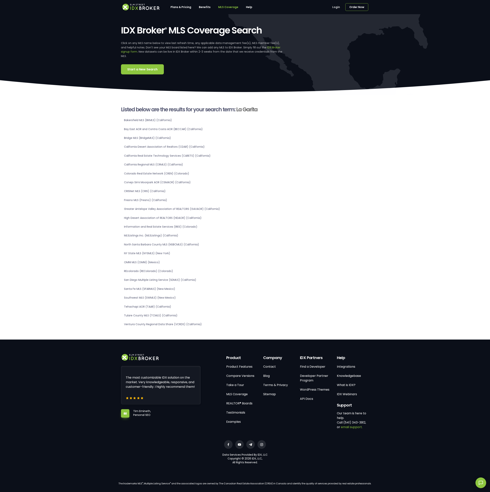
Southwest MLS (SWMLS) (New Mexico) (150, 298)
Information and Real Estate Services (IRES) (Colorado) (160, 227)
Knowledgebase (349, 376)
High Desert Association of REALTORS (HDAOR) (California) (163, 218)
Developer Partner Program (314, 378)
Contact (269, 366)
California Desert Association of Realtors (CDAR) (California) (164, 147)
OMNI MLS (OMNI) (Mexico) (142, 262)
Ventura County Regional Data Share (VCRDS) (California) (163, 324)
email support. (352, 427)
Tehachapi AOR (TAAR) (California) (147, 307)
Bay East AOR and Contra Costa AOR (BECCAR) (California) (163, 129)
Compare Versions (240, 376)
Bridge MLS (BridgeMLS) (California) (147, 138)
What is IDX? (346, 385)
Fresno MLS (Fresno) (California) (145, 200)
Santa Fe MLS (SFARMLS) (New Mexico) (149, 289)
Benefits (205, 7)
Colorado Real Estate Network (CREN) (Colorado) (156, 173)
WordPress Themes (314, 389)
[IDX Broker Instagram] (261, 444)
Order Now (356, 7)
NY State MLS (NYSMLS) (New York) (147, 253)
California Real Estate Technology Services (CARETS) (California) (167, 156)
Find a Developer (312, 366)
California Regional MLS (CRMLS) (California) (153, 164)
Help (249, 7)
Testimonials (235, 412)
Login (336, 7)
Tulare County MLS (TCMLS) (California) (150, 315)
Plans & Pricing (181, 7)
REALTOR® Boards (239, 403)
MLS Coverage (228, 7)
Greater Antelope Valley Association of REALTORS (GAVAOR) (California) (172, 209)
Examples (233, 422)
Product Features (239, 366)
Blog (266, 376)
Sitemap (269, 394)
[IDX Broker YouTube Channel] (239, 444)
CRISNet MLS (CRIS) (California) (145, 191)
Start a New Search (142, 69)
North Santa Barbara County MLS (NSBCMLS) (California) (161, 244)
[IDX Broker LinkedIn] (250, 444)
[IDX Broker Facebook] (228, 444)
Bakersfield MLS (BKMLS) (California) (148, 120)
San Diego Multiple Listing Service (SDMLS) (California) (160, 280)
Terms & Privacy (275, 385)
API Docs (306, 399)
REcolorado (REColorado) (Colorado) (148, 271)
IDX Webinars (347, 394)
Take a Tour (235, 385)
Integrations (346, 366)
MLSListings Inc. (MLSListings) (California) (151, 235)
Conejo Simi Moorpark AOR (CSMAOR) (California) (157, 182)
